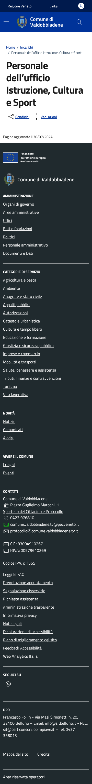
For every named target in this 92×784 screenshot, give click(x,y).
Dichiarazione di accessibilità (28, 632)
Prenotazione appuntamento (28, 582)
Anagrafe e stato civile (22, 296)
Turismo (10, 386)
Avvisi (8, 438)
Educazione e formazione (24, 337)
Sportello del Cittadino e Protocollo (33, 511)
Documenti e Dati (18, 253)
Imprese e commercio (21, 354)
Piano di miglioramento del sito (30, 640)
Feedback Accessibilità (22, 648)
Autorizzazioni (15, 313)
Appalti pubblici (16, 304)
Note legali (12, 623)
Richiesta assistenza (20, 599)
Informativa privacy (20, 615)
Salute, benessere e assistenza (29, 370)
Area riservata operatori (24, 777)
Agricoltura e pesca (19, 280)
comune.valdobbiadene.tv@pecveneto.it (44, 524)
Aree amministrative (21, 212)
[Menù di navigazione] (6, 21)
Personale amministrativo (25, 245)
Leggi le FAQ (14, 574)
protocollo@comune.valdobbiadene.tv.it (44, 531)
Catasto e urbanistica (21, 321)
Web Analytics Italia (20, 656)
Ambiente (11, 288)
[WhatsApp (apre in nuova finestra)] (8, 684)
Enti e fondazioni (17, 229)
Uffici (7, 220)
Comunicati (13, 430)
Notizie (9, 421)
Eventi (8, 473)
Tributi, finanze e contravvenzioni (32, 378)
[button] (54, 6)
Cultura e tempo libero (22, 329)
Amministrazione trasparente (28, 607)
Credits (43, 754)
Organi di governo (18, 204)
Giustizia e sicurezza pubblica (28, 345)
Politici (9, 237)
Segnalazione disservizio (24, 591)
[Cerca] (79, 22)
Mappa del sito (15, 754)
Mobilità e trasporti (19, 362)
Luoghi (9, 465)
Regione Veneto (19, 6)
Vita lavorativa (15, 394)
